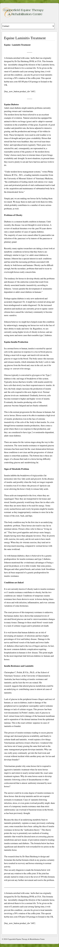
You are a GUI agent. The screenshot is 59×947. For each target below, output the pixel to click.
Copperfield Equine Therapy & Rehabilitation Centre (26, 939)
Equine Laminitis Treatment (25, 37)
